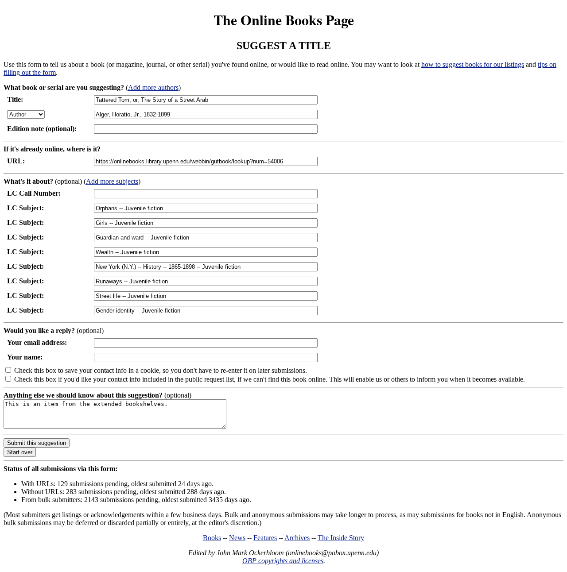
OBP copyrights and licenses (282, 560)
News (237, 537)
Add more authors (153, 87)
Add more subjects (112, 181)
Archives (297, 537)
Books (212, 537)
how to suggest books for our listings (472, 64)
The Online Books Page (284, 19)
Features (265, 537)
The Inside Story (341, 537)
